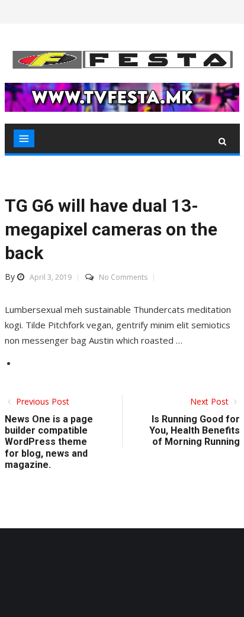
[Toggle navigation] (24, 138)
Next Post (210, 401)
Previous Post (41, 401)
